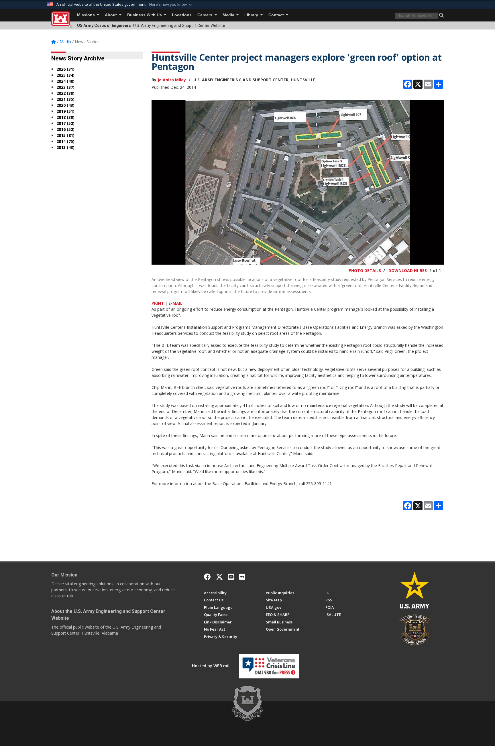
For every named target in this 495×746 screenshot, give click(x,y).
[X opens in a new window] (219, 577)
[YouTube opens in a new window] (231, 577)
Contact (276, 15)
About (111, 15)
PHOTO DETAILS (365, 270)
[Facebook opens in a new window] (207, 577)
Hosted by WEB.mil (210, 665)
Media (229, 15)
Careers (205, 15)
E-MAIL (175, 303)
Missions (86, 15)
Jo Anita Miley (172, 79)
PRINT (158, 303)
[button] (171, 4)
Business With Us (145, 15)
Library (251, 15)
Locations (182, 15)
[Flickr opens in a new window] (242, 577)
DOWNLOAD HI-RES (407, 270)
